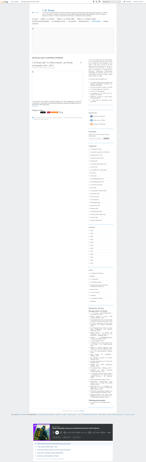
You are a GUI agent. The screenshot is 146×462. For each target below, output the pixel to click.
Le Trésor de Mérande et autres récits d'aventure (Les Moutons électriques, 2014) (101, 324)
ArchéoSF (93, 301)
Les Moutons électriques (97, 273)
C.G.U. (79, 414)
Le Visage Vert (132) (95, 149)
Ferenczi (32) (94, 217)
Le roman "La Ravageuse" (97, 91)
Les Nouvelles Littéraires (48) (98, 190)
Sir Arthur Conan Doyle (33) (97, 214)
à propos (77, 437)
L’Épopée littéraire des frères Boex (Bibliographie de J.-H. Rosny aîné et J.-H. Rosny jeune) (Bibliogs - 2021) (101, 396)
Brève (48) (93, 187)
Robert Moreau (37, 119)
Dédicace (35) (94, 208)
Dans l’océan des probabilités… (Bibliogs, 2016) (101, 355)
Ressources (84, 21)
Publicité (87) (94, 161)
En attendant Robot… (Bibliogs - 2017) (100, 368)
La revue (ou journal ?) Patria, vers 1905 (101, 87)
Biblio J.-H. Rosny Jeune (86, 19)
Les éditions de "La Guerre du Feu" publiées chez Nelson (101, 94)
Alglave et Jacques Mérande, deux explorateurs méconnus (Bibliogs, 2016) (101, 348)
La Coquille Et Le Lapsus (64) (98, 170)
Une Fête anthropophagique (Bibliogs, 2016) (101, 351)
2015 (91, 257)
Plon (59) (92, 173)
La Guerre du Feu (58, 21)
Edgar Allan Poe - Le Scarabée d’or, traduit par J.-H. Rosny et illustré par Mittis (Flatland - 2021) (101, 388)
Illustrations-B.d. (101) (96, 155)
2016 (91, 254)
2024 (91, 230)
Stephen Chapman (78, 117)
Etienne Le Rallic (37, 117)
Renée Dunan (94, 289)
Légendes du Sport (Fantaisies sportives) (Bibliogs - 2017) (101, 370)
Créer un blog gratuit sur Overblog (46, 414)
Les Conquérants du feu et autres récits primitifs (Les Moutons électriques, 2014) (101, 320)
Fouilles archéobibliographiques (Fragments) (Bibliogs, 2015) (101, 338)
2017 (91, 251)
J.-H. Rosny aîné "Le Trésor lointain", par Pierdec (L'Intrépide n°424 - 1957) (52, 64)
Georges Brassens (44, 119)
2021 (91, 239)
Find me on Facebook (99, 116)
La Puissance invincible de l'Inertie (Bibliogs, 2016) (101, 358)
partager (68, 437)
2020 (91, 242)
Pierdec (42, 117)
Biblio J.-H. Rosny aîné (65, 19)
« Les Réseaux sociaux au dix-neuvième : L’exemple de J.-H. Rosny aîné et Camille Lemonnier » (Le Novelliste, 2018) (101, 375)
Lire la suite (34, 106)
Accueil (35, 19)
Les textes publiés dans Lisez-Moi (99, 89)
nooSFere (93, 295)
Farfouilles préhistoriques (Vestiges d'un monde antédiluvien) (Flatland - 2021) (101, 391)
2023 (91, 233)
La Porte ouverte (94, 292)
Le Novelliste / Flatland (96, 298)
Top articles (58, 414)
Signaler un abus (72, 414)
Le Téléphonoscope (95, 282)
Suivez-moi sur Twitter (99, 120)
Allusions (72, 21)
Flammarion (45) (94, 193)
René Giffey (59, 117)
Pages (105, 21)
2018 (91, 248)
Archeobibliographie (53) (97, 178)
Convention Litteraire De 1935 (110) (100, 152)
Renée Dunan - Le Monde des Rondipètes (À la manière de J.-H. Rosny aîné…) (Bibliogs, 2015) (101, 334)
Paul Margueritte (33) (96, 211)
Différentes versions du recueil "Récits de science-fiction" (101, 97)
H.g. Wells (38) (94, 199)
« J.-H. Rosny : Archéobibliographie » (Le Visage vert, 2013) (101, 313)
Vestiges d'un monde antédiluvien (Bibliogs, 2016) (101, 365)
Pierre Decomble (48, 117)
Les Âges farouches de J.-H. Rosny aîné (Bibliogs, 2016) (101, 361)
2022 (91, 236)
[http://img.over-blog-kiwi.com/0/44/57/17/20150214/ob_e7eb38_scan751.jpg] (57, 100)
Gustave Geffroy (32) (96, 220)
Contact (35, 24)
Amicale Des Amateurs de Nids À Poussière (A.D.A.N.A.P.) (99, 285)
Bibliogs (92, 276)
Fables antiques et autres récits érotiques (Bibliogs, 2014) (101, 317)
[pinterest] (99, 2)
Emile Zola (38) (94, 196)
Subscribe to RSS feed (99, 124)
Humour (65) (93, 167)
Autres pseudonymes (40, 21)
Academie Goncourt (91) (97, 158)
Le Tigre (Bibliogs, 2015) (97, 340)
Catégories (96, 21)
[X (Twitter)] (96, 2)
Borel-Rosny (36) (95, 205)
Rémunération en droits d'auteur (90, 414)
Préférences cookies (129, 414)
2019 (91, 245)
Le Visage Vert (94, 279)
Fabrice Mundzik (22, 414)
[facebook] (94, 2)
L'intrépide (54, 117)
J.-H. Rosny (48, 10)
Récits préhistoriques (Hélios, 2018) (100, 379)
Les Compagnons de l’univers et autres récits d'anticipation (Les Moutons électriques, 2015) (101, 329)
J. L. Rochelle (65, 117)
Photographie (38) (95, 202)
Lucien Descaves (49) (96, 184)
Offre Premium (102, 414)
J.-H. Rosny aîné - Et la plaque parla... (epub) (100, 403)
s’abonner (58, 437)
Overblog (82, 411)
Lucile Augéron (71, 117)
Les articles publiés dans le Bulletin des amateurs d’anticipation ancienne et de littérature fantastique (101, 84)
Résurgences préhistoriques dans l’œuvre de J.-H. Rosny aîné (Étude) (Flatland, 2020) (101, 383)
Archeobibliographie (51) (97, 181)
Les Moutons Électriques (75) (98, 164)
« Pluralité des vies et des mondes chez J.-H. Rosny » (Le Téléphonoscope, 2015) (101, 344)
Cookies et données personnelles (115, 414)
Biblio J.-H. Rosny (47, 19)
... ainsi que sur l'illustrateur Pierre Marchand (101, 100)
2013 (91, 263)
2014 (91, 260)
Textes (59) (93, 176)
